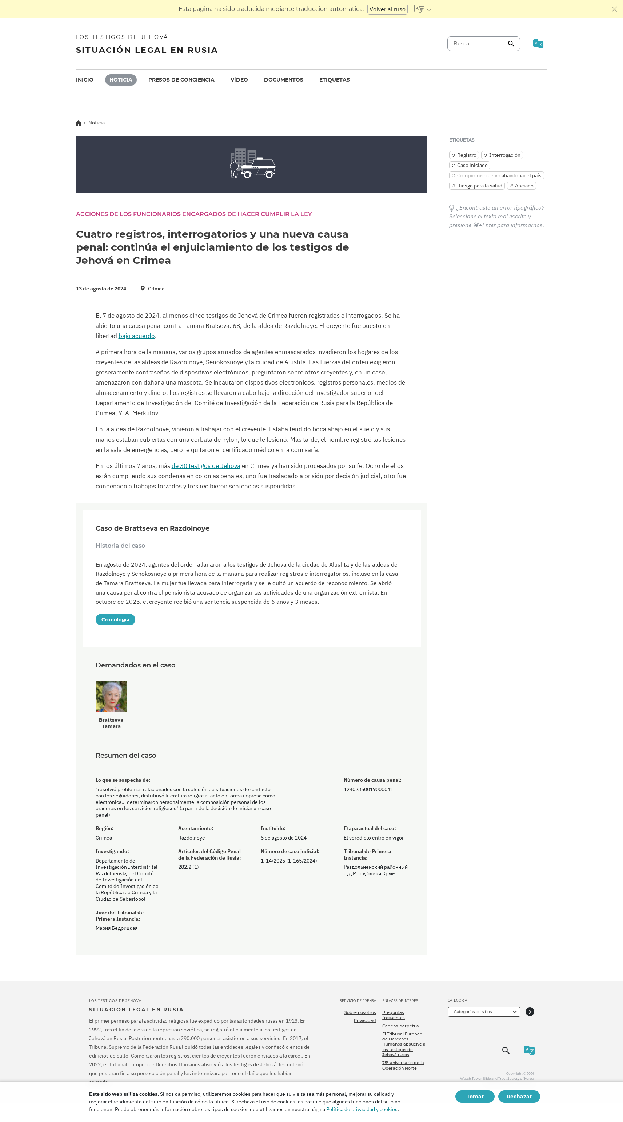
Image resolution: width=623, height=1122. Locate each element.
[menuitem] (85, 80)
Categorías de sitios (473, 1011)
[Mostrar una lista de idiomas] (422, 9)
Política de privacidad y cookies (362, 1109)
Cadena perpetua (400, 1025)
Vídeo (239, 79)
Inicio (84, 79)
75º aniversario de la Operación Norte (403, 1065)
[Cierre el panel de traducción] (614, 9)
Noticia (120, 79)
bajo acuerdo (137, 336)
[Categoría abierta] (530, 1012)
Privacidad (365, 1020)
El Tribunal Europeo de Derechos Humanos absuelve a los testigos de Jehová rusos (404, 1044)
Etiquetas (334, 79)
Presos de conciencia (181, 79)
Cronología (115, 619)
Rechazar (519, 1096)
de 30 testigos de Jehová (206, 466)
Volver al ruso (388, 9)
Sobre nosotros (360, 1012)
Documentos (283, 79)
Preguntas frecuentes (393, 1015)
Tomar (475, 1096)
